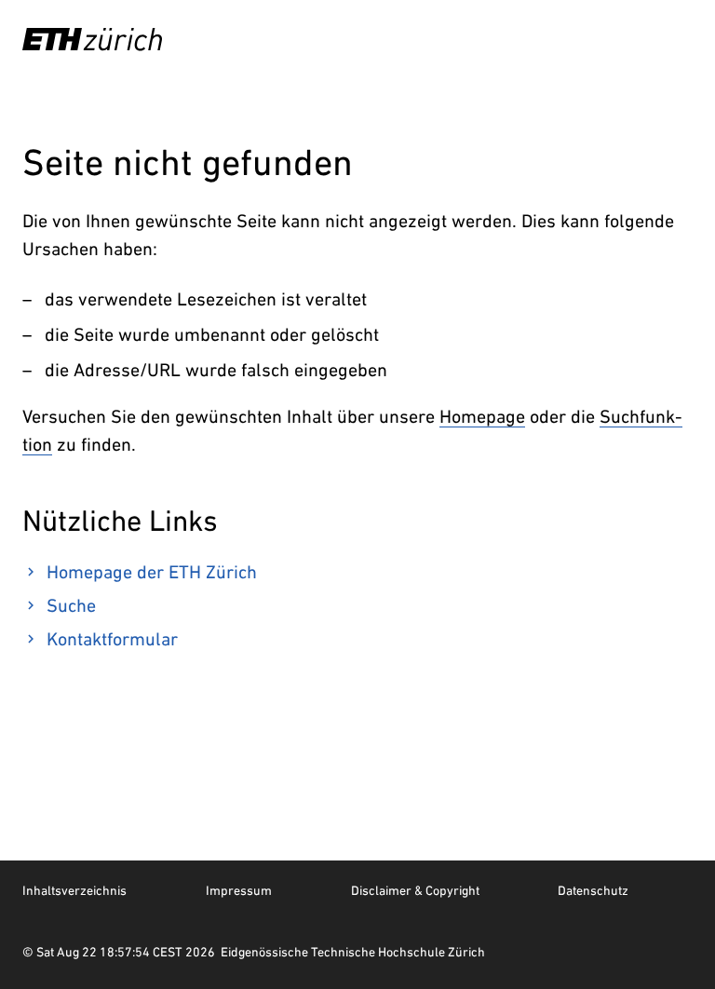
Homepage (482, 416)
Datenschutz (593, 890)
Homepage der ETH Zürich (152, 572)
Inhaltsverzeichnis (74, 890)
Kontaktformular (112, 639)
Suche (71, 605)
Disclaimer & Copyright (415, 890)
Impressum (239, 890)
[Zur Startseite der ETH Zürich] (92, 39)
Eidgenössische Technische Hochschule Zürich (353, 951)
